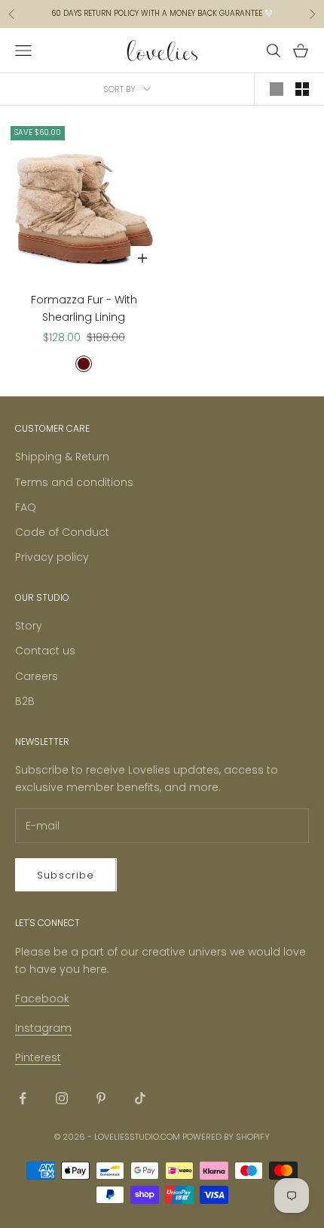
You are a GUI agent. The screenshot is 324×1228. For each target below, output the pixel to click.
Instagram (43, 1028)
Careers (36, 676)
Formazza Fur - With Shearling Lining (84, 308)
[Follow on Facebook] (22, 1098)
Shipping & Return (62, 456)
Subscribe (66, 875)
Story (28, 625)
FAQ (25, 507)
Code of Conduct (62, 532)
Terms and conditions (74, 482)
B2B (25, 701)
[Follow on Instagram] (61, 1098)
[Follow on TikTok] (140, 1098)
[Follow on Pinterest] (101, 1098)
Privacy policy (52, 557)
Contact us (45, 650)
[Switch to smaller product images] (302, 89)
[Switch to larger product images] (276, 89)
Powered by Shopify (226, 1137)
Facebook (42, 998)
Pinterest (38, 1057)
